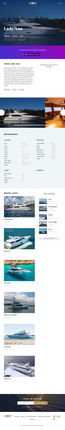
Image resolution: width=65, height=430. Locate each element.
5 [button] (19, 125)
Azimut (50, 203)
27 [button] (51, 125)
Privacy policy (47, 416)
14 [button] (32, 125)
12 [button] (29, 125)
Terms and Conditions (31, 416)
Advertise (17, 416)
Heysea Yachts (6, 253)
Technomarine (53, 206)
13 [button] (31, 125)
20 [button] (41, 125)
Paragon (5, 224)
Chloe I (51, 215)
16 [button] (35, 125)
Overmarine (51, 210)
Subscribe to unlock (33, 54)
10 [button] (26, 125)
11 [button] (28, 125)
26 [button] (49, 125)
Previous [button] (2, 113)
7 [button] (22, 125)
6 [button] (21, 125)
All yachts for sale (49, 238)
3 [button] (16, 125)
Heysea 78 (7, 251)
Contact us (32, 419)
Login (59, 3)
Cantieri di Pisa (7, 381)
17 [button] (36, 125)
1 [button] (13, 125)
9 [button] (25, 125)
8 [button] (23, 125)
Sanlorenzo (51, 218)
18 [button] (38, 125)
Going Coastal (8, 219)
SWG (50, 199)
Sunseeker (6, 285)
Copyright (40, 416)
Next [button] (62, 113)
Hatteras (7, 36)
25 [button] (48, 125)
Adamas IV (7, 378)
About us (22, 416)
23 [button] (45, 125)
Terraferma (7, 347)
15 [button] (33, 125)
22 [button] (43, 125)
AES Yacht (50, 225)
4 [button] (18, 125)
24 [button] (46, 125)
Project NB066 (53, 222)
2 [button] (15, 125)
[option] (22, 113)
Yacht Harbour (33, 3)
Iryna (50, 229)
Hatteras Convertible (10, 315)
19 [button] (39, 125)
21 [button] (42, 125)
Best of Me (7, 283)
